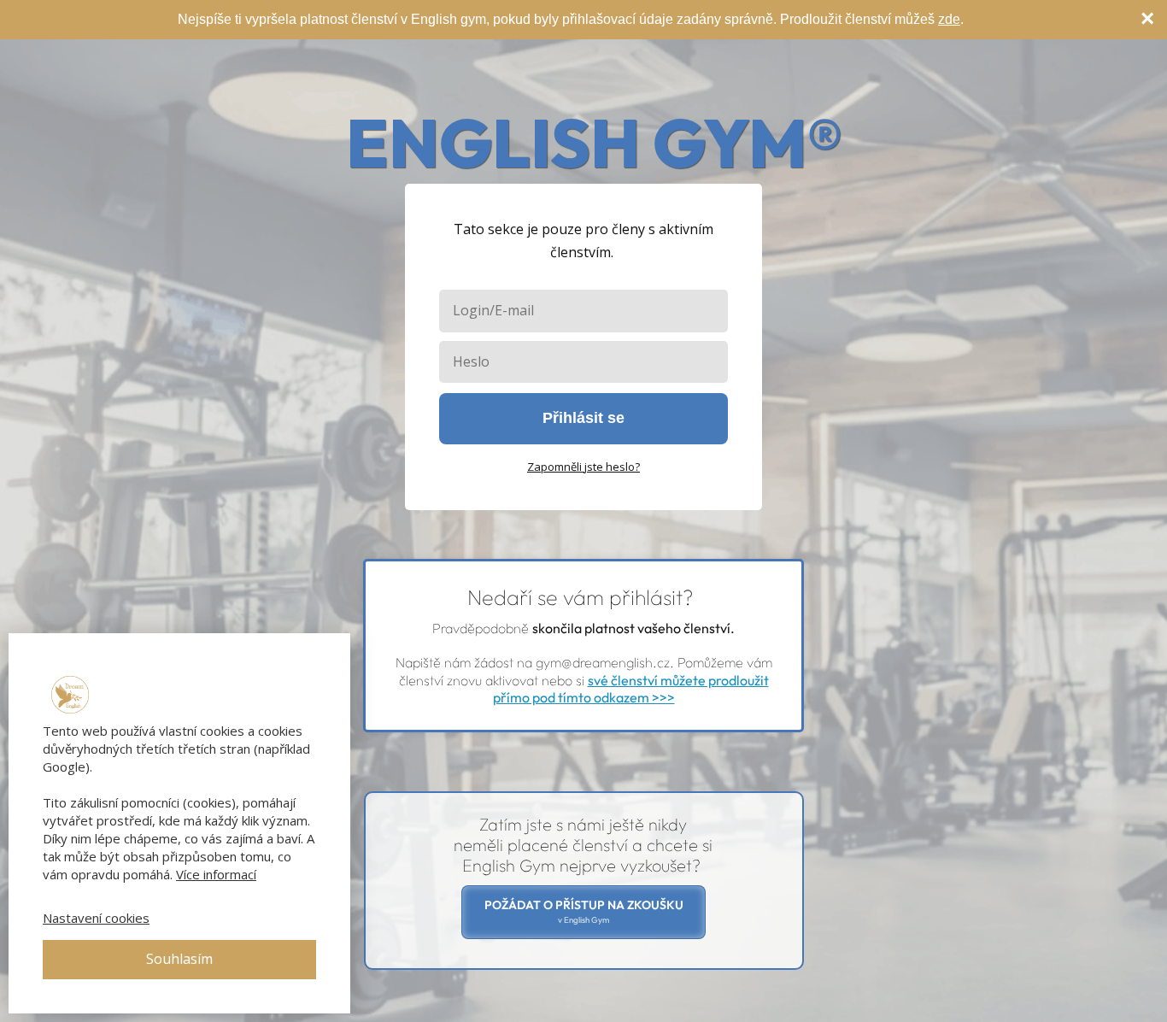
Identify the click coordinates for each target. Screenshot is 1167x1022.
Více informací (216, 874)
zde (949, 19)
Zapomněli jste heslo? (583, 466)
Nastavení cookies (96, 917)
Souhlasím (179, 958)
